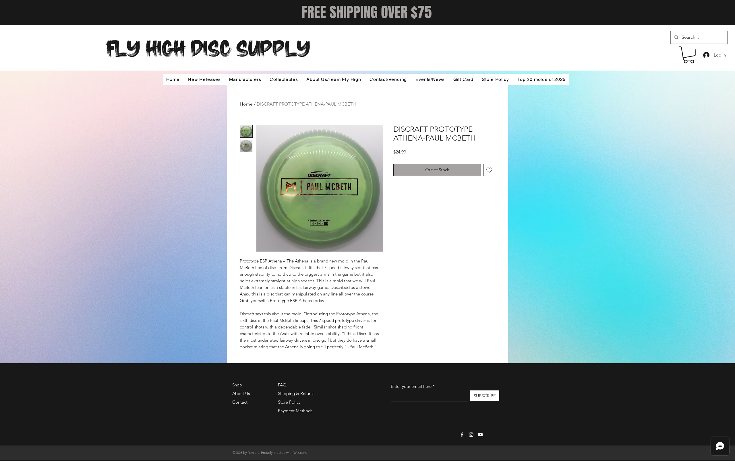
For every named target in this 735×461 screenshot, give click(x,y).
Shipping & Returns (296, 393)
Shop (237, 385)
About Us (241, 393)
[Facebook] (462, 434)
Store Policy (289, 402)
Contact (239, 402)
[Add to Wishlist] (489, 170)
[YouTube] (480, 434)
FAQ (282, 385)
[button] (689, 54)
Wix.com (300, 452)
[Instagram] (471, 434)
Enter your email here (411, 386)
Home (246, 104)
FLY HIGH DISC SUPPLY (208, 47)
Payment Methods (296, 410)
